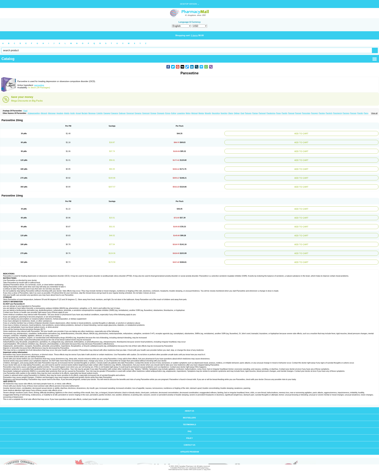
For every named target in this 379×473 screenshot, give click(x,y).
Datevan (122, 113)
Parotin (360, 113)
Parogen (314, 113)
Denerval (130, 113)
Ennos (167, 113)
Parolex (322, 113)
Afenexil (44, 113)
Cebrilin (99, 113)
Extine (173, 113)
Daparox (114, 113)
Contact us (189, 437)
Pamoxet (262, 113)
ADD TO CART (328, 133)
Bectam (85, 113)
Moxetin (208, 113)
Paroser (353, 113)
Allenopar (52, 113)
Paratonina (270, 113)
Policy (189, 430)
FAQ (189, 423)
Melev (188, 113)
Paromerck (337, 113)
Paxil (25, 111)
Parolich (329, 113)
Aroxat (78, 113)
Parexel (298, 113)
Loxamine (181, 113)
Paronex (346, 113)
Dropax (153, 113)
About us (189, 403)
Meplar (201, 113)
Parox (366, 113)
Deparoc (138, 113)
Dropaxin (160, 113)
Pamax (255, 113)
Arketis (66, 113)
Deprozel (146, 113)
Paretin (284, 113)
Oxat (242, 113)
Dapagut (106, 113)
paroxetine (39, 85)
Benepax (92, 113)
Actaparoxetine (34, 113)
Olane (230, 113)
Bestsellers (189, 409)
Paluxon (248, 113)
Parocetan (306, 113)
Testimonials (189, 416)
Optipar (237, 113)
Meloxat (194, 113)
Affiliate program (189, 444)
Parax (278, 113)
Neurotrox (216, 113)
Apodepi (59, 113)
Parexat (291, 113)
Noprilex (224, 113)
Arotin (72, 113)
